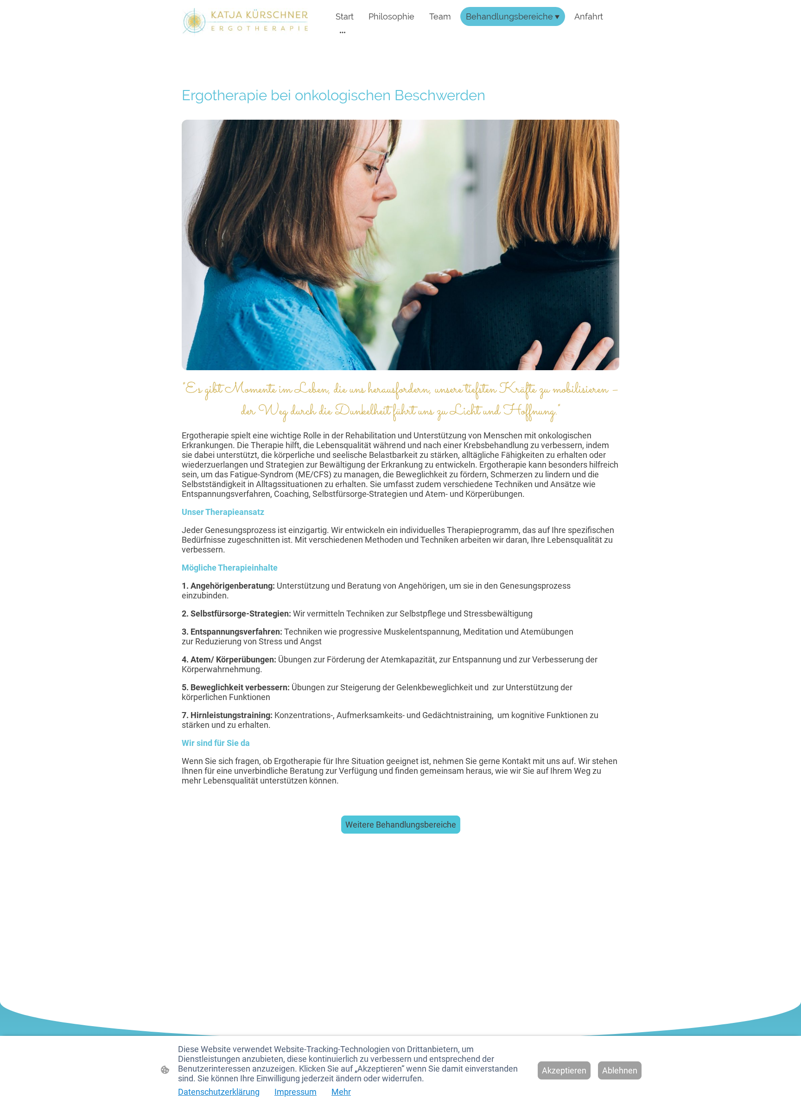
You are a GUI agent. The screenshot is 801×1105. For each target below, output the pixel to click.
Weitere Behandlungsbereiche (400, 824)
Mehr (341, 1092)
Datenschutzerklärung (219, 1092)
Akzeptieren (564, 1070)
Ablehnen (619, 1070)
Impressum (295, 1092)
